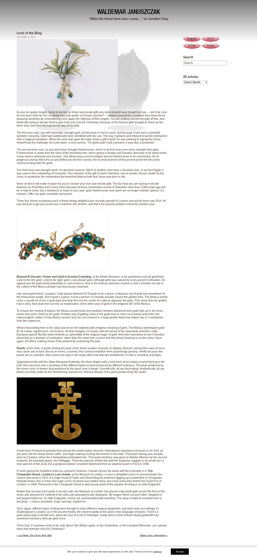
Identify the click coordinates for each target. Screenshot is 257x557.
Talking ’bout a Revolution (153, 535)
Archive (211, 45)
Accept (180, 551)
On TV (210, 38)
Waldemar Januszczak (128, 11)
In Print (192, 45)
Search (188, 57)
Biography (192, 38)
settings (157, 551)
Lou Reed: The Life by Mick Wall (34, 535)
